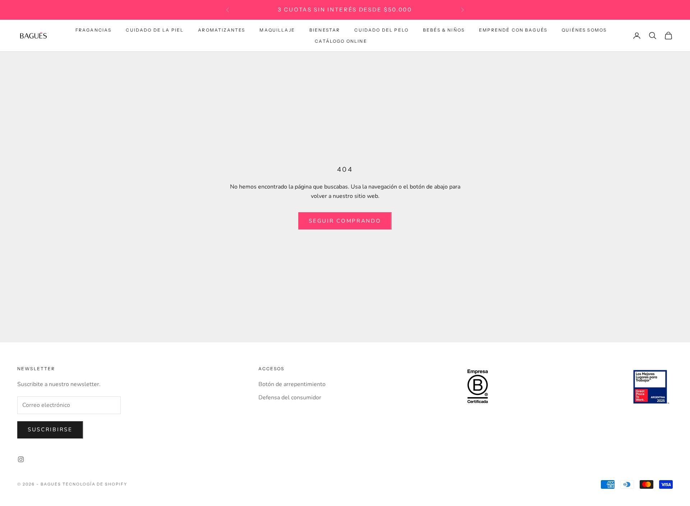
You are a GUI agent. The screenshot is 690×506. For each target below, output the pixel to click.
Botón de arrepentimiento (292, 384)
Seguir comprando (345, 220)
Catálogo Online (341, 40)
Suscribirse (50, 429)
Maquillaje (277, 30)
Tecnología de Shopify (95, 484)
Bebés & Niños (444, 30)
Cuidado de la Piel (155, 30)
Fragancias (93, 30)
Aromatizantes (221, 30)
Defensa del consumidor (289, 397)
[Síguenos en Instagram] (20, 459)
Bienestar (324, 30)
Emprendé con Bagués (513, 30)
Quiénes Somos (584, 30)
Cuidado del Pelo (381, 30)
